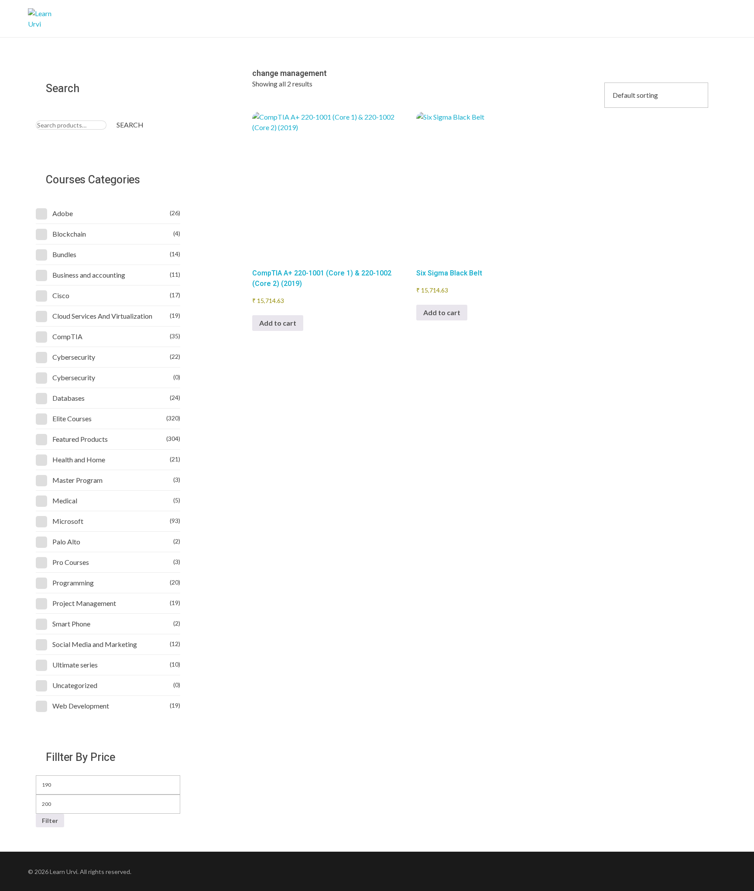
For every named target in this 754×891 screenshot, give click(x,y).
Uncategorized (74, 685)
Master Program (77, 480)
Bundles (64, 254)
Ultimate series (75, 665)
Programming (73, 582)
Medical (64, 500)
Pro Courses (70, 562)
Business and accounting (88, 275)
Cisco (60, 295)
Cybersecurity (73, 357)
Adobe (62, 213)
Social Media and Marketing (94, 644)
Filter (50, 820)
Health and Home (78, 459)
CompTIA (67, 336)
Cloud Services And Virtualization (102, 316)
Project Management (84, 603)
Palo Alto (66, 541)
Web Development (80, 706)
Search (130, 124)
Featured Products (80, 439)
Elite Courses (72, 418)
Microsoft (67, 521)
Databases (68, 398)
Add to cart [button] (277, 323)
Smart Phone (71, 623)
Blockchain (69, 234)
